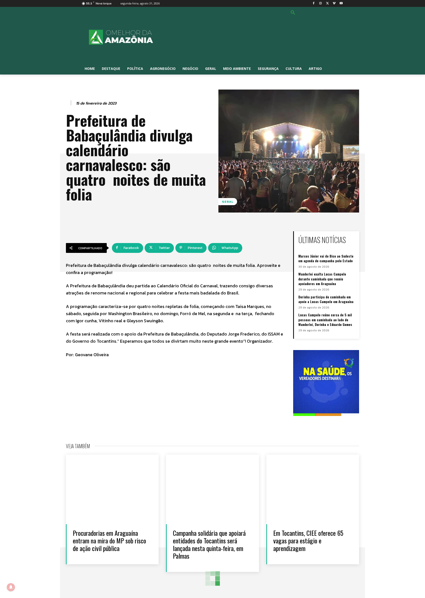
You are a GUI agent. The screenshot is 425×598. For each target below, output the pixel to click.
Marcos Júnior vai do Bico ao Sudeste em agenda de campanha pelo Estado (325, 258)
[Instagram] (320, 3)
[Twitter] (327, 3)
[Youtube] (341, 3)
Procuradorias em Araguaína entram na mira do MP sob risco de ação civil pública (109, 540)
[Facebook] (314, 3)
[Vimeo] (334, 3)
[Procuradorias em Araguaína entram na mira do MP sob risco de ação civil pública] (112, 489)
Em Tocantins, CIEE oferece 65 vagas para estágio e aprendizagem (308, 540)
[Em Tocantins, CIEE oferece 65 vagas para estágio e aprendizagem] (312, 489)
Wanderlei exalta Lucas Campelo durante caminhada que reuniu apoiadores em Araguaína (322, 278)
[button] (293, 13)
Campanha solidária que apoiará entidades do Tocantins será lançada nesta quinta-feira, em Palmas (209, 544)
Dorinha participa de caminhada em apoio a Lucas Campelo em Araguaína (325, 299)
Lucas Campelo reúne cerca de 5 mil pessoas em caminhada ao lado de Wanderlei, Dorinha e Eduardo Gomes (325, 319)
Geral (228, 201)
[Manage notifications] (11, 587)
